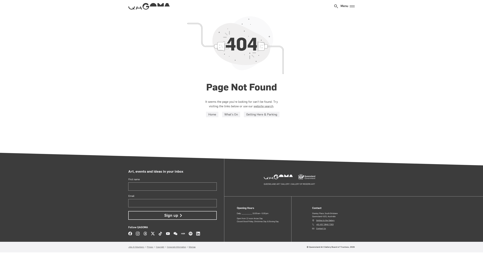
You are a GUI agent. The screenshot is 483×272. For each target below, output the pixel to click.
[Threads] (145, 233)
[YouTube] (168, 233)
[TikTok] (160, 233)
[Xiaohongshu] (183, 233)
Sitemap (192, 247)
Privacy (150, 247)
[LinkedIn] (198, 233)
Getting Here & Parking (261, 114)
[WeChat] (175, 233)
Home (212, 114)
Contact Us (321, 228)
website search (263, 106)
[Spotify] (190, 233)
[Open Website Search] (336, 6)
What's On (231, 114)
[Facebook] (130, 233)
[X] (153, 233)
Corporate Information (176, 247)
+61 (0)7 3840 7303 (325, 224)
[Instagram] (138, 233)
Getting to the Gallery (325, 220)
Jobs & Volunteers (136, 247)
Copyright (160, 247)
